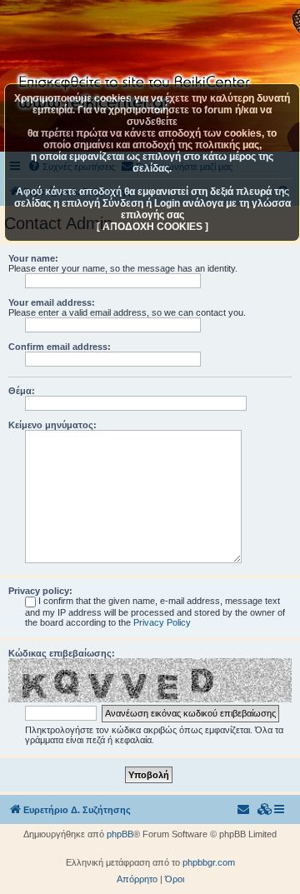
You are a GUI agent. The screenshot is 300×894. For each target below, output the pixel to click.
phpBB (120, 834)
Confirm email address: (59, 347)
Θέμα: (21, 391)
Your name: (33, 258)
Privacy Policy (162, 622)
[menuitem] (265, 810)
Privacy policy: (40, 591)
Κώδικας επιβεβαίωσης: (61, 653)
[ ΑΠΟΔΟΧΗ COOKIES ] (152, 226)
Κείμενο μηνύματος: (52, 425)
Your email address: (51, 302)
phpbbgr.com (208, 862)
